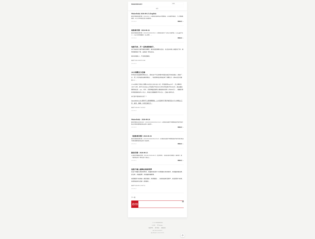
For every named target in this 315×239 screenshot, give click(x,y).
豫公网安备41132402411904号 (157, 232)
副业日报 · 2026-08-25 (139, 153)
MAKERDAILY (136, 4)
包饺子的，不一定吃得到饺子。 (143, 47)
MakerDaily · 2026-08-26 (140, 119)
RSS (154, 225)
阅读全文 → (181, 21)
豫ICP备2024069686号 (157, 230)
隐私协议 (163, 227)
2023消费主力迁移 (138, 72)
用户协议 (157, 227)
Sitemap (161, 225)
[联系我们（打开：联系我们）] (183, 235)
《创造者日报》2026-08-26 (141, 136)
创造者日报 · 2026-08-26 (140, 30)
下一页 (133, 197)
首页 (157, 8)
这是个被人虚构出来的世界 (141, 169)
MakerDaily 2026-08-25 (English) (143, 13)
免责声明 (151, 227)
